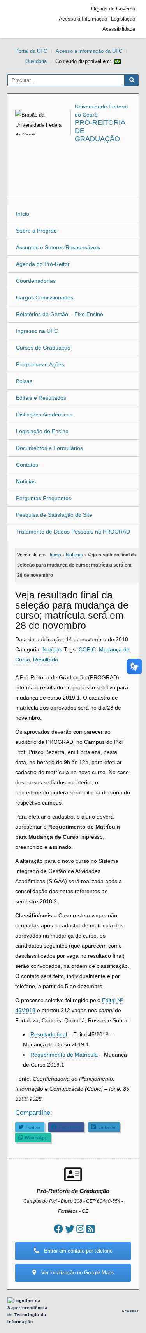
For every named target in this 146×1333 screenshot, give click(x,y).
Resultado (45, 659)
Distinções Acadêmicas (44, 414)
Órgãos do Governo (113, 9)
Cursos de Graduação (43, 348)
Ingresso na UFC (37, 331)
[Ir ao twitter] (69, 1229)
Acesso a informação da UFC (89, 51)
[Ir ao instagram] (80, 1229)
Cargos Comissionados (44, 297)
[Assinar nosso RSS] (90, 1229)
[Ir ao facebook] (58, 1229)
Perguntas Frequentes (43, 498)
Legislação (123, 19)
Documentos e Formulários (49, 448)
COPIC (87, 649)
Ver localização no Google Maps (77, 1272)
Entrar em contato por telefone (77, 1251)
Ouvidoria (36, 61)
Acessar (130, 1311)
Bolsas (24, 381)
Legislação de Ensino (42, 431)
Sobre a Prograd (36, 230)
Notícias (26, 481)
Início (22, 214)
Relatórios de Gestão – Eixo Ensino (59, 314)
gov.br (25, 19)
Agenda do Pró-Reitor (43, 264)
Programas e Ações (40, 364)
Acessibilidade (118, 29)
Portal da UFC (31, 51)
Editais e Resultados (41, 398)
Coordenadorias (36, 281)
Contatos (27, 465)
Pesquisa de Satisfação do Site (54, 515)
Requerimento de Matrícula (64, 1054)
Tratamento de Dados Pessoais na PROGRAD (73, 531)
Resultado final (48, 1034)
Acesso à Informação (83, 19)
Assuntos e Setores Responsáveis (58, 247)
